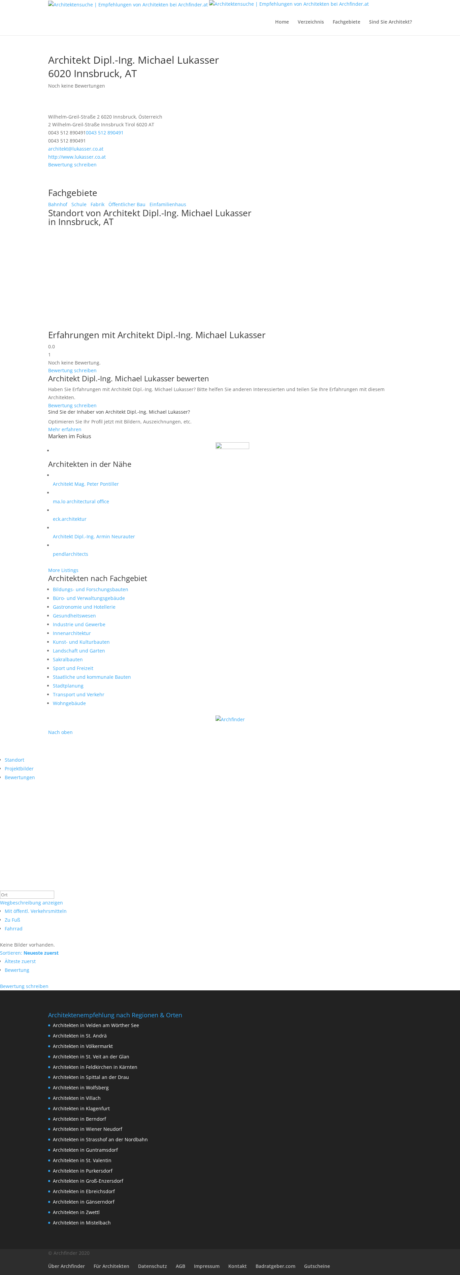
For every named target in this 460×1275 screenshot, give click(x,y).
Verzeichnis (311, 22)
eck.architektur (70, 519)
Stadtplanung (68, 685)
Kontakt (237, 1266)
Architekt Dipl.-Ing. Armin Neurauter (94, 536)
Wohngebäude (69, 703)
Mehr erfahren (64, 429)
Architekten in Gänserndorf (83, 1202)
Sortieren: (29, 953)
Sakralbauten (68, 659)
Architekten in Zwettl (76, 1212)
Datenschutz (152, 1266)
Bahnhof (57, 204)
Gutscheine (317, 1266)
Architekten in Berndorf (79, 1119)
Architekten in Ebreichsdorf (84, 1191)
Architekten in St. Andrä (80, 1035)
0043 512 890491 (105, 132)
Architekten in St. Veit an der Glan (91, 1056)
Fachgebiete (346, 22)
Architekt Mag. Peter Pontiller (86, 484)
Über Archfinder (66, 1266)
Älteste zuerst (20, 961)
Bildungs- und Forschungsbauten (90, 589)
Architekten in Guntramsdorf (85, 1150)
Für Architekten (111, 1266)
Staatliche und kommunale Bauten (92, 677)
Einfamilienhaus (167, 204)
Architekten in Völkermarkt (83, 1046)
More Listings (63, 570)
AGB (180, 1266)
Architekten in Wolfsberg (81, 1087)
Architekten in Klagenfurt (81, 1108)
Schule (78, 204)
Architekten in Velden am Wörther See (96, 1025)
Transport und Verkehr (78, 694)
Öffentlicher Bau (126, 204)
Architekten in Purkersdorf (82, 1171)
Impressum (207, 1266)
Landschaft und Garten (79, 650)
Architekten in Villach (77, 1098)
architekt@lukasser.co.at (75, 149)
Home (282, 22)
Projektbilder (19, 768)
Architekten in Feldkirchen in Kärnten (95, 1067)
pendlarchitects (70, 554)
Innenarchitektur (72, 633)
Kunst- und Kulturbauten (81, 642)
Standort (14, 760)
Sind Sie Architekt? (390, 22)
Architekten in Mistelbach (82, 1222)
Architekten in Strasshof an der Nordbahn (100, 1139)
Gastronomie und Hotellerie (84, 607)
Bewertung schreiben (72, 164)
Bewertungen (20, 777)
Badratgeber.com (275, 1266)
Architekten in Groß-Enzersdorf (88, 1181)
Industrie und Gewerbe (79, 624)
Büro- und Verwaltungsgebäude (89, 598)
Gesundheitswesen (74, 615)
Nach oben (60, 732)
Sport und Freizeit (73, 668)
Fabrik (96, 204)
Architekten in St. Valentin (82, 1160)
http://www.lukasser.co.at (77, 157)
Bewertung (17, 970)
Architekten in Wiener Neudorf (87, 1129)
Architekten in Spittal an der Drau (91, 1077)
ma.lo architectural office (81, 501)
